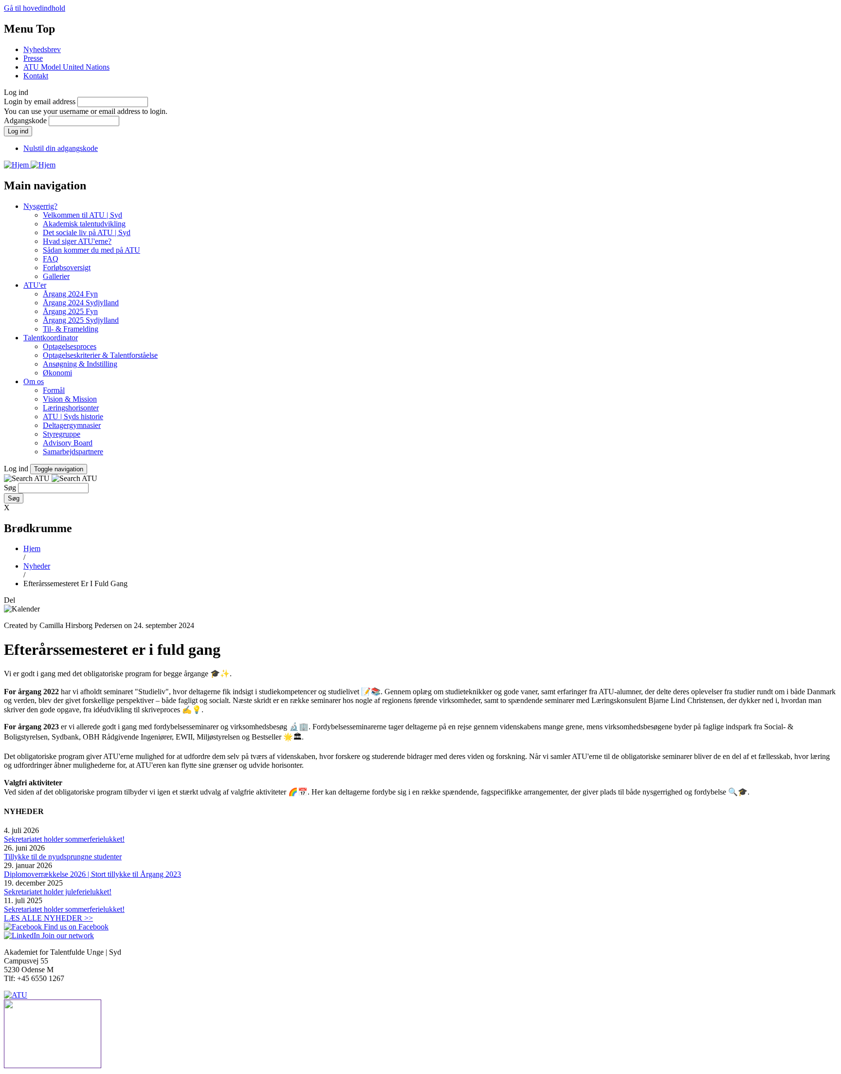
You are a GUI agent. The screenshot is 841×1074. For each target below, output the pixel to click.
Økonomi (57, 373)
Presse (33, 58)
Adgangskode (25, 120)
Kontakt (35, 76)
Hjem (31, 548)
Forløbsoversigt (67, 267)
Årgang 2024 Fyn (70, 294)
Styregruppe (61, 434)
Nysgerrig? (40, 206)
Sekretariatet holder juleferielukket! (57, 892)
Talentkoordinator (50, 337)
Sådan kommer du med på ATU (91, 250)
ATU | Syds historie (73, 416)
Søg (10, 487)
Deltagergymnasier (72, 425)
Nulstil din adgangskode (60, 148)
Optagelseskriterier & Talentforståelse (100, 355)
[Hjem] (17, 165)
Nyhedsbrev (42, 49)
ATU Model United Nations (66, 67)
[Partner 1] (420, 1035)
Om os (33, 381)
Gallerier (56, 276)
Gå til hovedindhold (34, 8)
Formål (54, 390)
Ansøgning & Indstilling (80, 364)
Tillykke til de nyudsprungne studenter (63, 856)
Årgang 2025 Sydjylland (81, 320)
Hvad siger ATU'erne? (77, 241)
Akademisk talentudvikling (84, 224)
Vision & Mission (70, 399)
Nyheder (36, 566)
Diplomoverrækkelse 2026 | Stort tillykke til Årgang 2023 (92, 874)
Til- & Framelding (70, 329)
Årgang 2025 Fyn (70, 311)
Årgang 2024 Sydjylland (81, 302)
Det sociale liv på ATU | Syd (86, 232)
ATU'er (34, 285)
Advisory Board (67, 443)
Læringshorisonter (71, 408)
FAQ (50, 259)
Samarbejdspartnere (73, 451)
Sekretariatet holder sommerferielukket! (64, 839)
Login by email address (39, 101)
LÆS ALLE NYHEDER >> (48, 918)
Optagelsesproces (69, 346)
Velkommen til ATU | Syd (82, 215)
